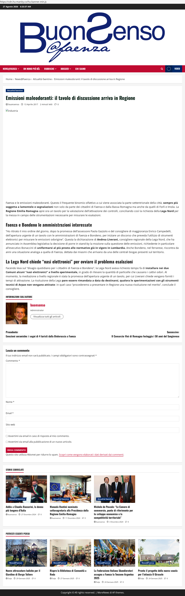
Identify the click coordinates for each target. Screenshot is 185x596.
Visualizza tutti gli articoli (46, 316)
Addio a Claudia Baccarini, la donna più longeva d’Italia (24, 508)
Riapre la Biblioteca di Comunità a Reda (68, 572)
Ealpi (10, 578)
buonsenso (13, 104)
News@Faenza (10, 68)
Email (10, 413)
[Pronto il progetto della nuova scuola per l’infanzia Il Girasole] (158, 553)
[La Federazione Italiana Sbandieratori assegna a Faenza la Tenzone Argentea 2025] (114, 553)
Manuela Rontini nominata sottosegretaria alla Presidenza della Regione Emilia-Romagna (69, 510)
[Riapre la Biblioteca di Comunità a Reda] (70, 553)
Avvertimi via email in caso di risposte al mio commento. (38, 436)
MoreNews (103, 592)
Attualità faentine (15, 90)
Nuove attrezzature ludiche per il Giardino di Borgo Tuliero (23, 572)
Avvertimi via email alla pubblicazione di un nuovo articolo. (40, 441)
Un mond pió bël (31, 68)
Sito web (10, 424)
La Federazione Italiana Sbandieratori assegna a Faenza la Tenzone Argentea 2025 (114, 574)
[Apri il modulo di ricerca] (162, 69)
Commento (13, 360)
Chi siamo (80, 68)
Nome (10, 401)
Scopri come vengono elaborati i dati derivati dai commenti (91, 454)
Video (177, 68)
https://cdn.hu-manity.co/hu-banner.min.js (23, 1)
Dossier (65, 68)
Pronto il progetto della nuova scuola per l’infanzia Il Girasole (157, 572)
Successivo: (145, 334)
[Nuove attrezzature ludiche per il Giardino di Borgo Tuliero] (26, 553)
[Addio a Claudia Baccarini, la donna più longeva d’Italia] (26, 489)
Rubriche (49, 68)
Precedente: (41, 334)
